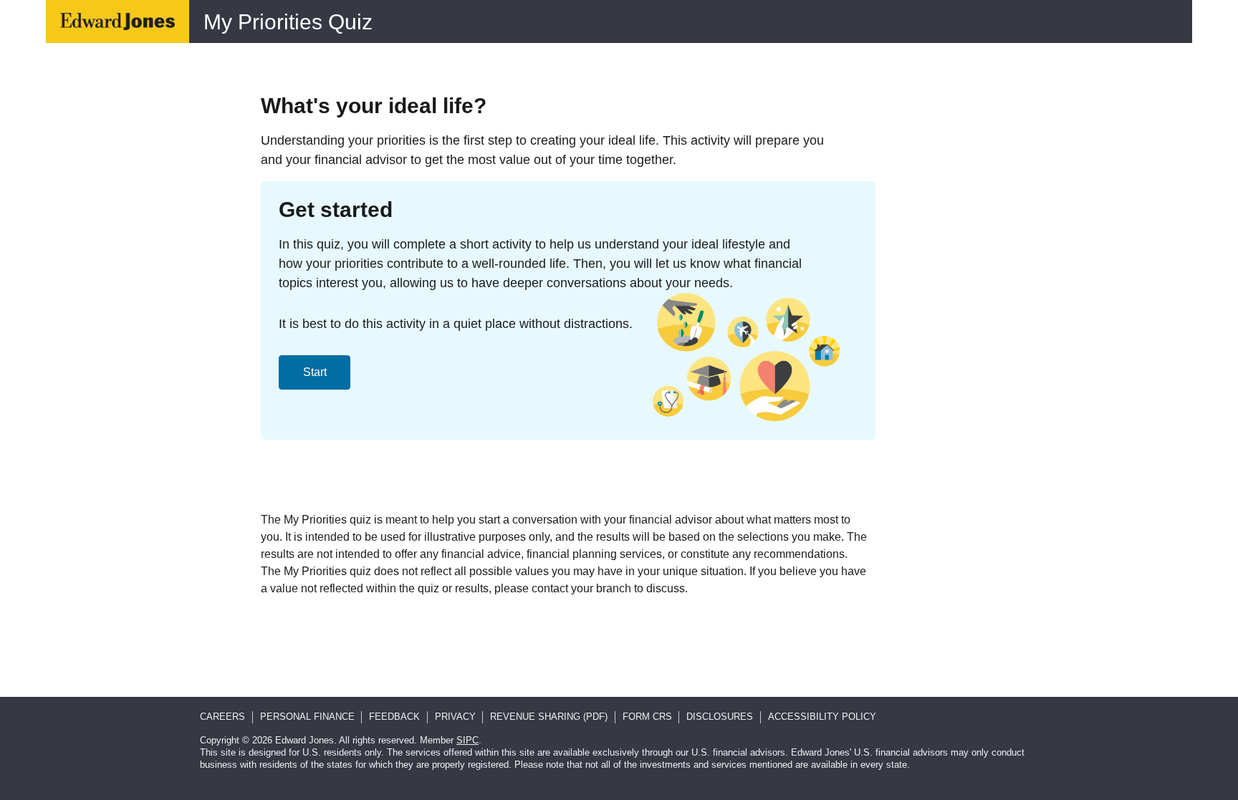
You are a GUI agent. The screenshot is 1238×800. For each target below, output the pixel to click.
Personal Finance (307, 716)
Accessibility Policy (822, 716)
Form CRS (647, 716)
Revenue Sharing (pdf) (549, 716)
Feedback (394, 716)
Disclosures (719, 716)
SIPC (467, 740)
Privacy (455, 716)
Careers (222, 716)
